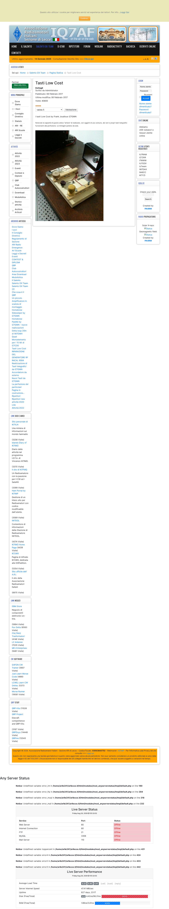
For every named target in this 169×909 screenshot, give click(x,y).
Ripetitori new (18, 399)
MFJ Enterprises (19, 648)
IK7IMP (121, 751)
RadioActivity (114, 46)
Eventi (18, 168)
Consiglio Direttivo (19, 115)
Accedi (146, 98)
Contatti (16, 53)
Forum (87, 46)
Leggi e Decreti (18, 136)
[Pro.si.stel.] (20, 86)
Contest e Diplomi (19, 174)
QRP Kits (16, 708)
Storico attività (18, 203)
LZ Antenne (17, 642)
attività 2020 (18, 402)
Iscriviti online (147, 46)
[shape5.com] (84, 769)
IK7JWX (15, 553)
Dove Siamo (18, 103)
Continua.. (84, 18)
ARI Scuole (20, 130)
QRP (17, 180)
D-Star (61, 46)
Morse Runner (18, 691)
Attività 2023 (18, 162)
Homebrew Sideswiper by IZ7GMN (18, 313)
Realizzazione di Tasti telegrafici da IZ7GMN (19, 366)
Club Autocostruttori (22, 186)
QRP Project (17, 714)
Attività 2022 (18, 154)
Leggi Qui (124, 12)
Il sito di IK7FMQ (19, 469)
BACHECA (130, 46)
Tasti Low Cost (19, 348)
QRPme (15, 738)
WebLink (99, 46)
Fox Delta (16, 627)
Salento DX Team (44, 46)
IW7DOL (15, 520)
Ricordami (148, 94)
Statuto (18, 121)
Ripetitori (74, 46)
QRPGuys (16, 732)
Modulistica (20, 197)
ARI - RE (19, 125)
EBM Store (17, 606)
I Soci (17, 109)
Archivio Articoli (19, 210)
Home (14, 46)
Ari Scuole (16, 250)
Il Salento (26, 46)
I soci (14, 230)
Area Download (19, 274)
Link (14, 405)
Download (19, 192)
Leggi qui (90, 753)
